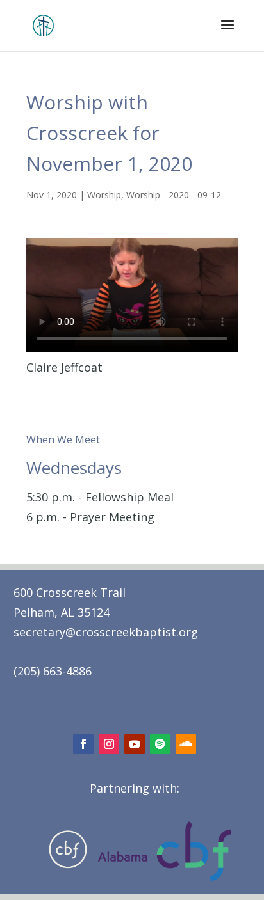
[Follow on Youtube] (134, 744)
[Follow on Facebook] (83, 744)
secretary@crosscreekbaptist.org (105, 632)
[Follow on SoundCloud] (186, 744)
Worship (104, 195)
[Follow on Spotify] (160, 744)
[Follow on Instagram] (109, 744)
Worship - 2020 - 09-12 (173, 195)
